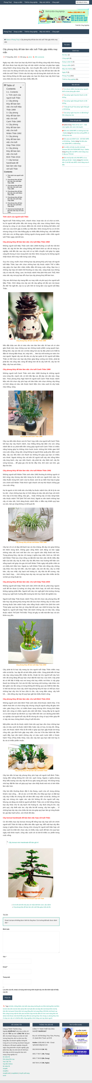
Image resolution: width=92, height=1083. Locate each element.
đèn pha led (23, 1013)
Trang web (6, 977)
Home (8, 39)
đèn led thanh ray (51, 1011)
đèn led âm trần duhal (17, 1009)
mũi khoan (10, 1016)
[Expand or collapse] (23, 85)
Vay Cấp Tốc (7, 1061)
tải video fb (6, 1057)
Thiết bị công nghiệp (30, 2)
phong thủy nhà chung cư (40, 1016)
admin (30, 57)
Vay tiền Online (8, 1064)
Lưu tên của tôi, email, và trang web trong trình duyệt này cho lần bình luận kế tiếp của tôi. (31, 991)
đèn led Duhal (45, 1009)
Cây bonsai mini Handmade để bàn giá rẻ (23, 842)
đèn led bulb (28, 1009)
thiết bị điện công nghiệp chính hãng (27, 1018)
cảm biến (25, 1006)
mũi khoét (17, 1016)
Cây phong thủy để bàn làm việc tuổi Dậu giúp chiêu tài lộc (32, 907)
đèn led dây (36, 1009)
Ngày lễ (64, 72)
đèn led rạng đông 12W (38, 1011)
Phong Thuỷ (8, 2)
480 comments (39, 57)
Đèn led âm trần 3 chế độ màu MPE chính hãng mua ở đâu (75, 162)
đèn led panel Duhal (12, 1011)
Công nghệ (55, 2)
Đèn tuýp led (31, 1013)
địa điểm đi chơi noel (42, 1013)
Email (5, 967)
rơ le (14, 1018)
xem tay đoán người (46, 1018)
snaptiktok (14, 1073)
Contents (14, 92)
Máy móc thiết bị (45, 2)
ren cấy (10, 1018)
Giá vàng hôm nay (8, 1059)
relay (5, 1018)
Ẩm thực (65, 55)
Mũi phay (23, 1016)
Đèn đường (47, 1006)
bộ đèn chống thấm (15, 1006)
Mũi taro (29, 1016)
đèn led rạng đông (25, 1011)
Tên (4, 957)
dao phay (31, 1006)
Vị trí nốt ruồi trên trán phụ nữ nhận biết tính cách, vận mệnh (32, 905)
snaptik (5, 1068)
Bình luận (6, 929)
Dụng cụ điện (18, 2)
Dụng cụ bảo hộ (67, 62)
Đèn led (53, 1006)
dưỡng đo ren (38, 1006)
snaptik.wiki (6, 1073)
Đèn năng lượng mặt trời (11, 1013)
